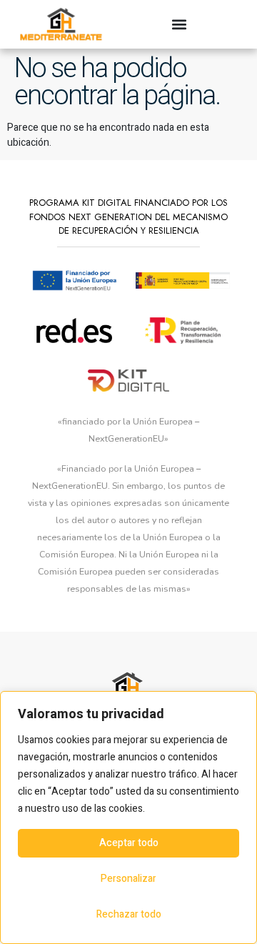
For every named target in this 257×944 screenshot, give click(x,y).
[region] (128, 817)
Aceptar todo (128, 842)
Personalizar (128, 878)
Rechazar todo (128, 914)
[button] (179, 24)
